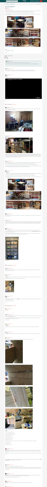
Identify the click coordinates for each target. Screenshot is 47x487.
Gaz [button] (7, 274)
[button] (5, 8)
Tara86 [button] (7, 68)
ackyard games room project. (35, 231)
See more (11, 9)
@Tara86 (6, 76)
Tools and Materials (8, 50)
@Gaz (6, 297)
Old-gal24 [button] (8, 473)
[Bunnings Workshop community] (24, 1)
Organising (12, 50)
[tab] (6, 55)
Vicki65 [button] (7, 170)
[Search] (7, 1)
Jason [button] (7, 228)
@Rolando (6, 482)
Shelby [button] (7, 486)
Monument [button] (8, 107)
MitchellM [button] (8, 448)
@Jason (6, 450)
